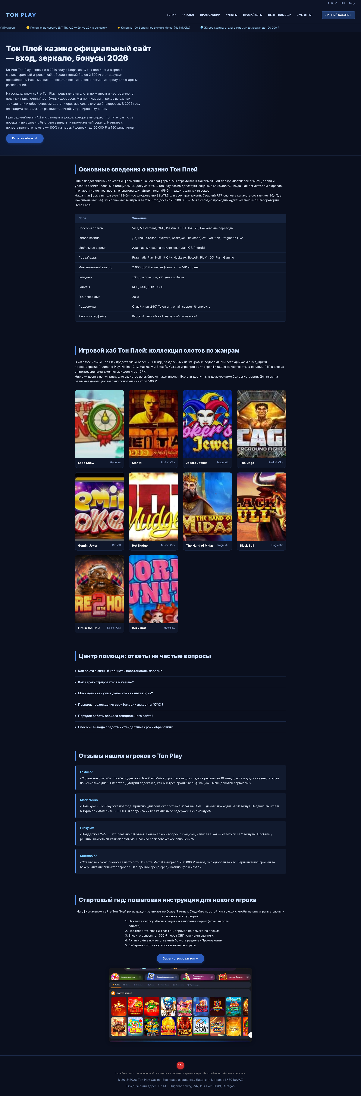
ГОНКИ (172, 14)
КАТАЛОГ (188, 14)
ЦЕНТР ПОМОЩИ (279, 14)
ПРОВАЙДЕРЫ (253, 14)
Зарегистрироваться (179, 958)
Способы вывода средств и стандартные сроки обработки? (125, 727)
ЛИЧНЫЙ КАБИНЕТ (338, 14)
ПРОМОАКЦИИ (210, 14)
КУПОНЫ (232, 14)
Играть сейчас (23, 138)
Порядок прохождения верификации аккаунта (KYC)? (120, 704)
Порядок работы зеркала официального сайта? (115, 716)
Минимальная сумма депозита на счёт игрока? (115, 693)
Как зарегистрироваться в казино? (106, 682)
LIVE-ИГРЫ (304, 14)
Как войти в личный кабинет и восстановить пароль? (120, 671)
